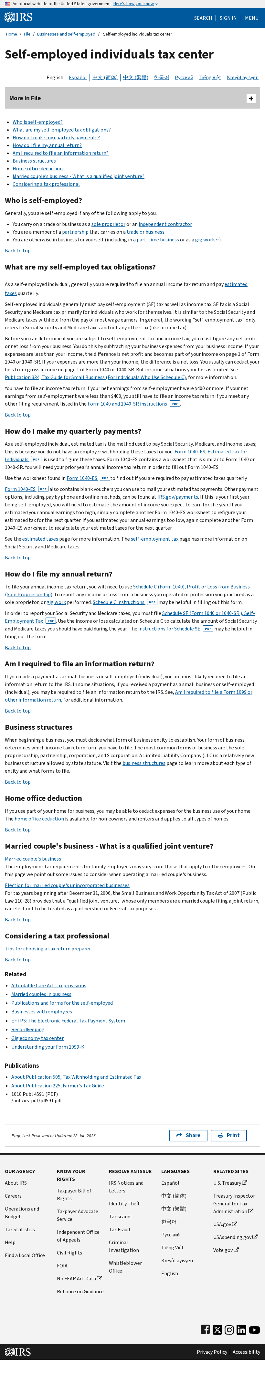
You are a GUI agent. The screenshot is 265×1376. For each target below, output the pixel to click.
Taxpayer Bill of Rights (74, 1194)
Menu (252, 18)
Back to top (18, 250)
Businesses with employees (41, 1011)
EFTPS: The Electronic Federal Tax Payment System (68, 1020)
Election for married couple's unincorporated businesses (67, 885)
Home (11, 34)
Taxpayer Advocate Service (77, 1215)
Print (233, 1135)
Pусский (170, 1234)
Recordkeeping (28, 1029)
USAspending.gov (232, 1237)
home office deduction (39, 818)
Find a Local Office (25, 1255)
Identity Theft (124, 1203)
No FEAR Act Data (76, 1278)
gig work (56, 602)
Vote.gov (223, 1250)
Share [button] (193, 1135)
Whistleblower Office (125, 1267)
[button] (228, 18)
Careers (13, 1195)
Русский (184, 77)
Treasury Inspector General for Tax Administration (234, 1203)
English (55, 77)
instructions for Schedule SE (174, 628)
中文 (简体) (105, 77)
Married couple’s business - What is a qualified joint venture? (78, 176)
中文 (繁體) (135, 77)
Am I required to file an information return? (61, 153)
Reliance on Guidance (80, 1291)
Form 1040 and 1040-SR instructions (133, 403)
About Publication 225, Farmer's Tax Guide (57, 1085)
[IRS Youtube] (254, 1328)
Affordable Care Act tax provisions (48, 985)
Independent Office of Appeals (78, 1236)
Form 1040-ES (87, 478)
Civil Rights (69, 1252)
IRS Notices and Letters (126, 1187)
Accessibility (246, 1352)
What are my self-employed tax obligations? (62, 129)
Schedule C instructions (124, 602)
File (27, 34)
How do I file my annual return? (47, 145)
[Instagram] (229, 1328)
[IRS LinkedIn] (241, 1328)
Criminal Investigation (124, 1246)
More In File (25, 98)
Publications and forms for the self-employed (62, 1003)
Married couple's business (33, 858)
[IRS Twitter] (217, 1328)
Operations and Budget (22, 1212)
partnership (75, 231)
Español (78, 77)
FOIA (62, 1265)
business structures (143, 763)
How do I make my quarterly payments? (56, 137)
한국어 (161, 77)
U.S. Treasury (227, 1183)
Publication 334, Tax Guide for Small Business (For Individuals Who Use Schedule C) (95, 377)
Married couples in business (41, 994)
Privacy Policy (212, 1352)
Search (203, 18)
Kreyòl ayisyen (243, 77)
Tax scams (120, 1216)
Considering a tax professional (46, 184)
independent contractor (165, 224)
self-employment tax (154, 538)
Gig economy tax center (37, 1038)
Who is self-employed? (38, 122)
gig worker (207, 239)
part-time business (158, 239)
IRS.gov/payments (177, 496)
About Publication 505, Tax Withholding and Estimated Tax (76, 1077)
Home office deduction (38, 168)
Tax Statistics (20, 1229)
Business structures (34, 160)
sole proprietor (108, 224)
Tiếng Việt (210, 77)
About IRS (16, 1183)
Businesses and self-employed (66, 34)
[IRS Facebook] (205, 1328)
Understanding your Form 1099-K (47, 1046)
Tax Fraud (119, 1229)
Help (10, 1242)
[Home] (18, 16)
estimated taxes (40, 538)
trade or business (145, 231)
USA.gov (222, 1224)
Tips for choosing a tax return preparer (48, 948)
